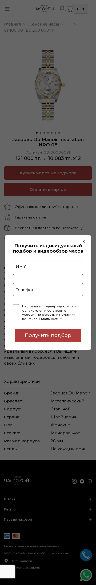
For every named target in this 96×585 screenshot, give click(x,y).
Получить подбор (48, 335)
